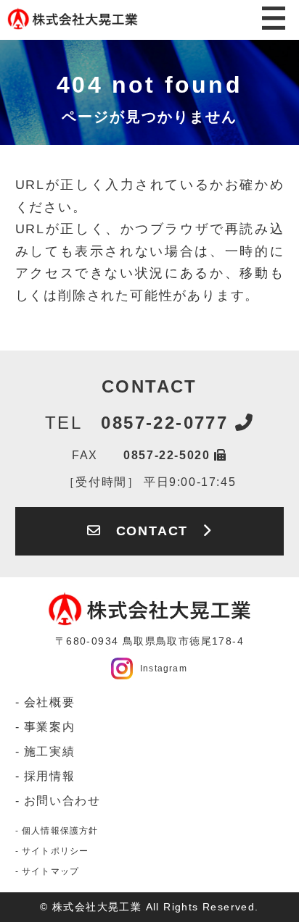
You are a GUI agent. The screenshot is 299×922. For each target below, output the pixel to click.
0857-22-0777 (140, 422)
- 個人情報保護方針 (57, 831)
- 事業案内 (45, 727)
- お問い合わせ (58, 801)
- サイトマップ (47, 871)
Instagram (163, 668)
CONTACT (152, 531)
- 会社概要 (45, 702)
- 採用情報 (45, 776)
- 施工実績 (45, 751)
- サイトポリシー (52, 851)
